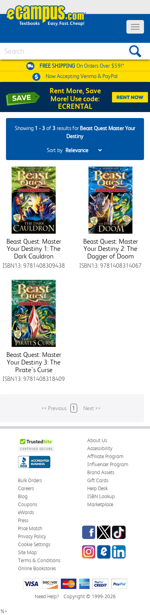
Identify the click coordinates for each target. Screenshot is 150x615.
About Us (97, 440)
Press (23, 520)
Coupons (27, 504)
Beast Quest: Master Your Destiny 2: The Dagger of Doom (110, 248)
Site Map (27, 552)
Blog (23, 496)
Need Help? (47, 596)
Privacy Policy (32, 536)
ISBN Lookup (101, 496)
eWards (26, 512)
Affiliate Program (105, 456)
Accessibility (99, 448)
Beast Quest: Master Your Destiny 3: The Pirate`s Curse (33, 362)
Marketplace (100, 504)
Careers (26, 488)
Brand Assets (100, 472)
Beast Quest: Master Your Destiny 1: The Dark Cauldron (33, 248)
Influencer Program (107, 464)
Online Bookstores (37, 568)
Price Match (30, 528)
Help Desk (97, 488)
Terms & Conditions (39, 560)
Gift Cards (97, 480)
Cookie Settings (34, 544)
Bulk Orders (30, 480)
